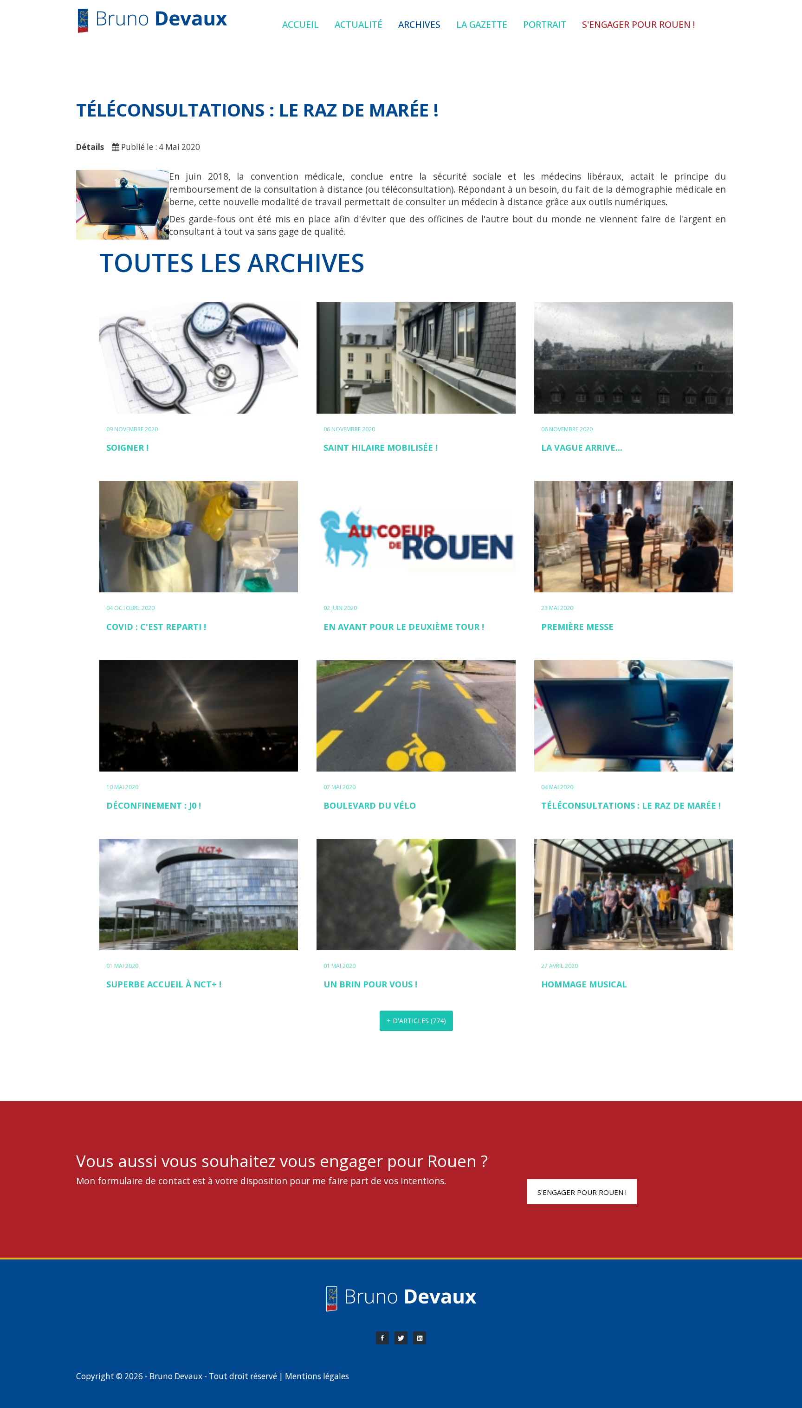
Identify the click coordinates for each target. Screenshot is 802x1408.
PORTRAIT (544, 24)
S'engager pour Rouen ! (582, 1192)
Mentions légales (317, 1376)
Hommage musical (584, 984)
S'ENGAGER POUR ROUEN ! (638, 24)
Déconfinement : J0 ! (153, 805)
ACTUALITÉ (358, 24)
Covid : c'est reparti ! (156, 626)
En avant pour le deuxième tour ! (403, 626)
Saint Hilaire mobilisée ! (380, 447)
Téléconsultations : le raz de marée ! (631, 805)
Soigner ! (127, 447)
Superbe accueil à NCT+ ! (163, 984)
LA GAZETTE (481, 24)
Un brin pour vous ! (370, 984)
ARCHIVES (419, 24)
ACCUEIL (300, 24)
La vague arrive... (581, 447)
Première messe (577, 626)
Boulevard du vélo (369, 805)
